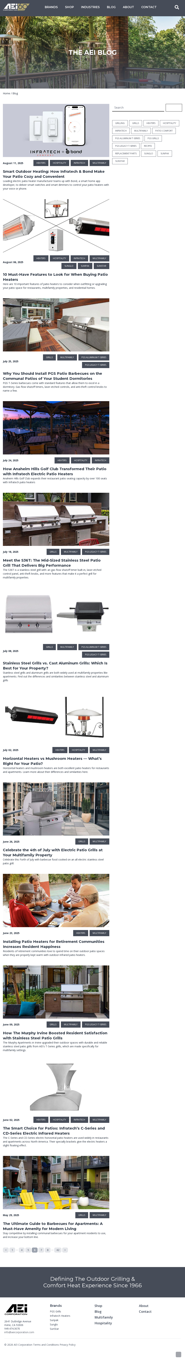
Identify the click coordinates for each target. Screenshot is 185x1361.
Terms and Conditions (46, 1344)
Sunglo (54, 1324)
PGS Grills (55, 1311)
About (128, 7)
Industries (90, 7)
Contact (149, 7)
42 (57, 1250)
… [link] (17, 1249)
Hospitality (103, 1323)
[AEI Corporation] (16, 7)
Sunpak (54, 1320)
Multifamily (103, 1317)
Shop (69, 7)
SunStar (54, 1328)
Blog (111, 7)
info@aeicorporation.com (19, 1332)
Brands (51, 7)
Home (6, 93)
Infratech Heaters (60, 1315)
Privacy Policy (68, 1344)
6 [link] (34, 1250)
